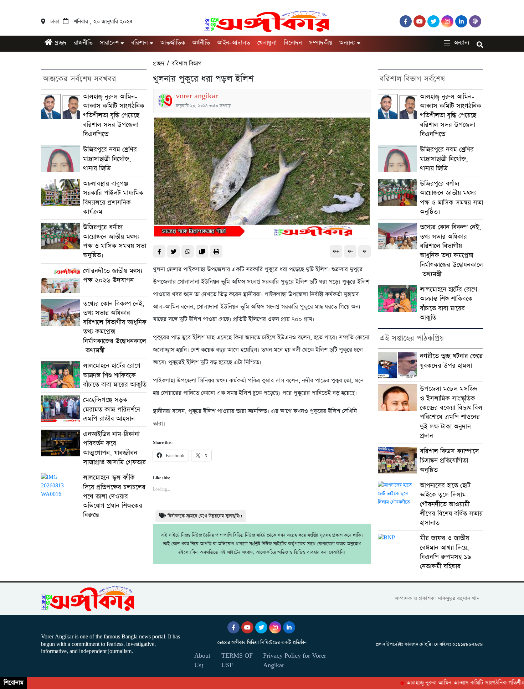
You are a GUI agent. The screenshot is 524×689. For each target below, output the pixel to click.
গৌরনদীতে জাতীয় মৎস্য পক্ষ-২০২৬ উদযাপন (112, 275)
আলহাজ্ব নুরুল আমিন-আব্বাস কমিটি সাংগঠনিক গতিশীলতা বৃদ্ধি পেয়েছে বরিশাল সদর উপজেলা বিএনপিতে (113, 115)
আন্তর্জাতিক (172, 43)
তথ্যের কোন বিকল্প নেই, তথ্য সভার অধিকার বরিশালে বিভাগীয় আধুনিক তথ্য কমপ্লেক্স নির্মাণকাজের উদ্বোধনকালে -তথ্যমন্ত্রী (115, 327)
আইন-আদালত (233, 43)
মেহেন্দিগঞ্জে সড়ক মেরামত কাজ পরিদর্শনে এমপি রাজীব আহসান (111, 409)
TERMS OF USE (237, 660)
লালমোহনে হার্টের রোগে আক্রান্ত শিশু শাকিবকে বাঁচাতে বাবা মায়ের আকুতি (115, 375)
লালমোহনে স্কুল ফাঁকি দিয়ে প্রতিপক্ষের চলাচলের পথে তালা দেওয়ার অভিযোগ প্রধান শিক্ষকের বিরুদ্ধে (114, 496)
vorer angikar (197, 96)
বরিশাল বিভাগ (186, 63)
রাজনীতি (83, 43)
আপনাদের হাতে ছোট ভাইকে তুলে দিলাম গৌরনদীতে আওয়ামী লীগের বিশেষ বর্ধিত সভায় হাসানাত (451, 504)
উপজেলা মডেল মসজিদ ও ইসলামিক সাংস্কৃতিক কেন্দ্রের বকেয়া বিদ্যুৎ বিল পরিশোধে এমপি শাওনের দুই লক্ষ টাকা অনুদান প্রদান (451, 412)
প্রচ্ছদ (60, 43)
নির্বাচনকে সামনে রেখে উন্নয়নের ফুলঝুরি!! (205, 516)
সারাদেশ (109, 43)
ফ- (350, 251)
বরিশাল (139, 43)
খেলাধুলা (267, 43)
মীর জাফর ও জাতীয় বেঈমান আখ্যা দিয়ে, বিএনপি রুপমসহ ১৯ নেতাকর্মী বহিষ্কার (445, 552)
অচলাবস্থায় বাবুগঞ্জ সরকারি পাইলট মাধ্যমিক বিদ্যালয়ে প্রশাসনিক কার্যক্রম (113, 197)
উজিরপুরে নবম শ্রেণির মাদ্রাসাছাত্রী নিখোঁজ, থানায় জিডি (110, 159)
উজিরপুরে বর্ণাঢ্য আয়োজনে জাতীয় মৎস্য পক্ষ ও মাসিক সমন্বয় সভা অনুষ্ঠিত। (114, 241)
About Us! (202, 660)
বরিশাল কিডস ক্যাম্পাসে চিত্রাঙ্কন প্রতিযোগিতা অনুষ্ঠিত (449, 461)
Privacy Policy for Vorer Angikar (294, 660)
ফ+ (336, 251)
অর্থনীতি (201, 43)
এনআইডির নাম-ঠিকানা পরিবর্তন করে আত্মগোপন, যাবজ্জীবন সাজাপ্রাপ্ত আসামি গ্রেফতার (114, 448)
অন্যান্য (347, 43)
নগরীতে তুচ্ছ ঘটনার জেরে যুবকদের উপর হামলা (451, 361)
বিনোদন (293, 43)
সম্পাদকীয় (320, 43)
